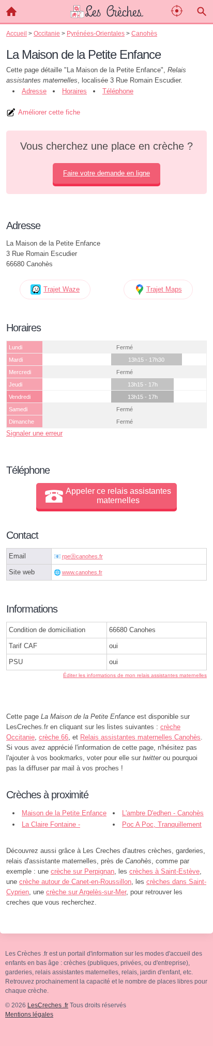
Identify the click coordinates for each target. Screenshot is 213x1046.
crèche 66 (53, 737)
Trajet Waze (61, 289)
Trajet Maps (164, 289)
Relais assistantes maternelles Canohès (140, 737)
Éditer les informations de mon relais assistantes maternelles (135, 675)
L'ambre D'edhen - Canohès (163, 813)
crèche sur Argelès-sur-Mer (86, 892)
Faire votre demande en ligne (106, 173)
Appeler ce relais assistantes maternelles (118, 496)
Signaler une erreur (34, 433)
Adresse (34, 91)
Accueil (11, 11)
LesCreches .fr (47, 1005)
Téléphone (117, 91)
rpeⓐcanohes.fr (82, 556)
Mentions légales (29, 1014)
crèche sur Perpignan (82, 871)
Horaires (74, 91)
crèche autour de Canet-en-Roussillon (75, 882)
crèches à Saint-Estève (164, 871)
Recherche (201, 11)
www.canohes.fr (82, 572)
